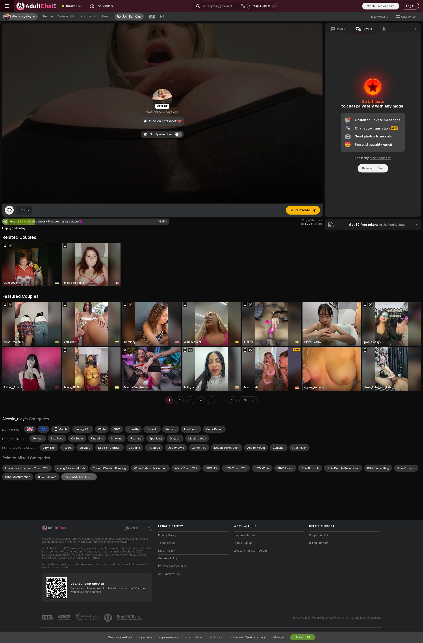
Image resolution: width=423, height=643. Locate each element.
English (134, 527)
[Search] (243, 6)
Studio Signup (243, 543)
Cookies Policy (168, 558)
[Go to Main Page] (36, 6)
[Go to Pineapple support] (108, 617)
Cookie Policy (255, 637)
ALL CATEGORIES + (79, 476)
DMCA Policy (166, 550)
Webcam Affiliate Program (250, 550)
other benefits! (380, 158)
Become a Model (244, 535)
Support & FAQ (318, 535)
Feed (105, 16)
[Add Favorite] (9, 210)
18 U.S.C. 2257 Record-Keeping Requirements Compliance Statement (337, 617)
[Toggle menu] (7, 6)
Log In (410, 6)
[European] (43, 429)
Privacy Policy (167, 535)
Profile (48, 16)
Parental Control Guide (172, 566)
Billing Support (318, 543)
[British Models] (30, 429)
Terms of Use (166, 543)
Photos (88, 16)
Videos (66, 16)
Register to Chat (373, 168)
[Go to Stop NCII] (130, 617)
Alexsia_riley (13, 419)
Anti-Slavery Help (169, 573)
